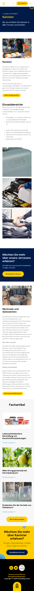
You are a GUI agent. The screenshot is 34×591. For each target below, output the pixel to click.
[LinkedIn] (11, 568)
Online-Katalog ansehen (11, 95)
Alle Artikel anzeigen (17, 519)
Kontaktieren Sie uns (13, 274)
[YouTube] (16, 568)
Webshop (23, 3)
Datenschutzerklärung (17, 574)
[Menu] (30, 3)
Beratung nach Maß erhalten (12, 393)
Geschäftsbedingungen (16, 576)
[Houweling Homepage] (3, 3)
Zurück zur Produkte (11, 14)
